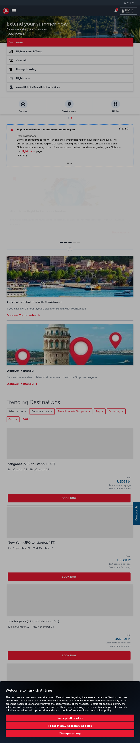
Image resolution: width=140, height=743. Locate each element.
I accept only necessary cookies (70, 725)
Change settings (70, 733)
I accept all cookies (70, 718)
